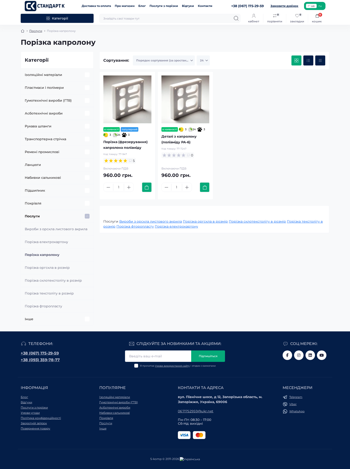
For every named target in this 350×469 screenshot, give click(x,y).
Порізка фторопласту (43, 306)
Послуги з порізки (164, 6)
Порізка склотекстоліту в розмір (53, 280)
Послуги (35, 31)
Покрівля (33, 203)
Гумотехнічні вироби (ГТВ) (48, 100)
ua (313, 6)
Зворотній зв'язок (34, 423)
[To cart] (146, 187)
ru (320, 6)
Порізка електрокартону (46, 242)
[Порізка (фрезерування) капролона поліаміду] (127, 99)
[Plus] (129, 187)
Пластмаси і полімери (44, 87)
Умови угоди (30, 412)
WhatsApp (297, 411)
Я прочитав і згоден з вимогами (178, 365)
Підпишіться (208, 356)
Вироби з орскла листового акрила (56, 229)
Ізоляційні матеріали (43, 75)
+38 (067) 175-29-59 (40, 353)
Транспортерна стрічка (45, 139)
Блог (142, 6)
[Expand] (87, 74)
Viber (293, 404)
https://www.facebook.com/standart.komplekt (287, 355)
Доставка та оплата (96, 6)
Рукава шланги (38, 126)
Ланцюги (33, 165)
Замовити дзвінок (284, 6)
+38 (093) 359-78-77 (40, 360)
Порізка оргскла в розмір (47, 267)
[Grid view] (296, 60)
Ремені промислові (42, 152)
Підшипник (35, 190)
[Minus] (108, 187)
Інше (29, 319)
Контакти (205, 6)
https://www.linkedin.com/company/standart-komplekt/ (310, 355)
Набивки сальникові (43, 177)
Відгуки (188, 6)
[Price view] (320, 60)
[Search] (236, 18)
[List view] (308, 60)
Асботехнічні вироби (44, 113)
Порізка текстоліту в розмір (49, 293)
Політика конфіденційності (41, 418)
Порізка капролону (42, 255)
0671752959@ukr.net (195, 411)
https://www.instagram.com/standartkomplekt (299, 355)
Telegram (295, 397)
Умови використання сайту (172, 365)
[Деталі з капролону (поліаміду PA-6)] (185, 99)
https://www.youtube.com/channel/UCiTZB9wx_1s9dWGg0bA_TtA (321, 355)
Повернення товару (35, 428)
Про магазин (125, 6)
